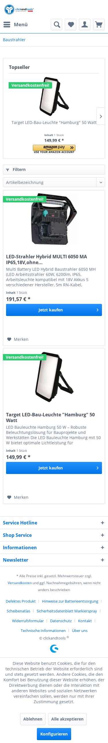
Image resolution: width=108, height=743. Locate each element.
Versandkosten (20, 582)
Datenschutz (61, 620)
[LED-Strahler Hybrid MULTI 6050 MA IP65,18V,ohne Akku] (54, 219)
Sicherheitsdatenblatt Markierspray (67, 611)
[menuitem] (15, 24)
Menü (21, 24)
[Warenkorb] (99, 24)
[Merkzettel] (70, 24)
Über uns (80, 630)
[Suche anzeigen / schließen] (56, 24)
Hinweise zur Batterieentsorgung (70, 601)
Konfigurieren (54, 734)
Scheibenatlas (18, 611)
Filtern (19, 169)
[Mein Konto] (84, 24)
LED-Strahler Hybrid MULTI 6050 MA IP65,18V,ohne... (46, 259)
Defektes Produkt (21, 601)
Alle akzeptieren (67, 719)
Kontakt (85, 620)
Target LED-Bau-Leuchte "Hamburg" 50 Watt (54, 122)
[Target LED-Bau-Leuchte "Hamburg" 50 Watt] (54, 96)
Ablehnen (32, 719)
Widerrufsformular (28, 620)
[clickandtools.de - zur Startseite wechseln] (19, 9)
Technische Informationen (43, 630)
